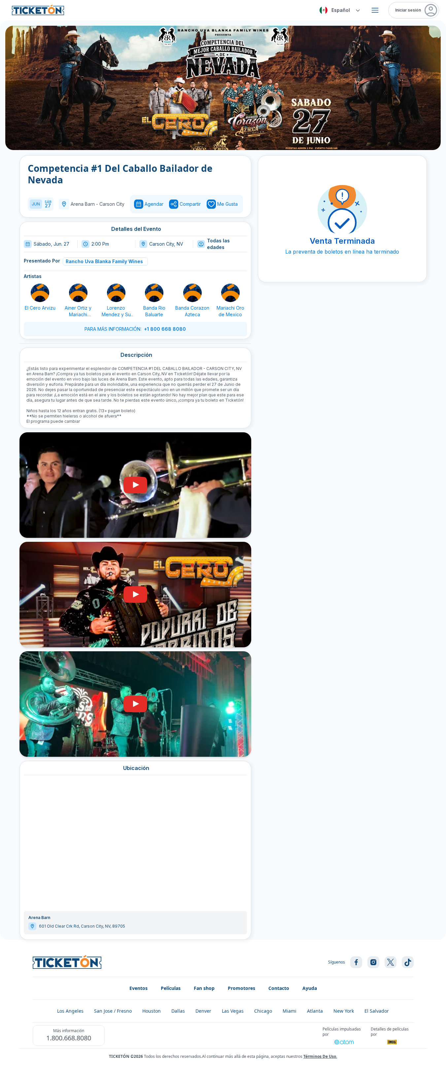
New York (343, 1011)
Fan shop (204, 988)
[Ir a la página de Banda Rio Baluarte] (154, 293)
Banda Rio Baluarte (154, 311)
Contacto (278, 988)
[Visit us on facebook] (356, 962)
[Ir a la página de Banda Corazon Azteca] (192, 293)
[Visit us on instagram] (373, 962)
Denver (203, 1011)
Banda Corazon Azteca (192, 311)
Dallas (178, 1011)
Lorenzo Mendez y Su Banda (116, 311)
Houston (151, 1011)
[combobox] (339, 10)
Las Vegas (233, 1011)
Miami (289, 1011)
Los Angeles (70, 1011)
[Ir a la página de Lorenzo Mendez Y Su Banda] (116, 293)
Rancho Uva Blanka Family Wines (104, 261)
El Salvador (376, 1011)
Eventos (138, 988)
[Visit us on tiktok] (408, 962)
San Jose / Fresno (113, 1011)
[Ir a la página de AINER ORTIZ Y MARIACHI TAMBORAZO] (78, 293)
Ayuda (309, 988)
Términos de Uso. (320, 1056)
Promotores (241, 988)
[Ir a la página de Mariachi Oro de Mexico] (230, 293)
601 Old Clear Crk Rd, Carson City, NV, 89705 (82, 926)
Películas (171, 988)
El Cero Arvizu (40, 308)
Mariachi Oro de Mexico (230, 311)
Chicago (263, 1011)
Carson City (111, 204)
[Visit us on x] (390, 962)
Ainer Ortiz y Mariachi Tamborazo (78, 311)
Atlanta (315, 1011)
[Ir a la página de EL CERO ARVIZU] (40, 293)
